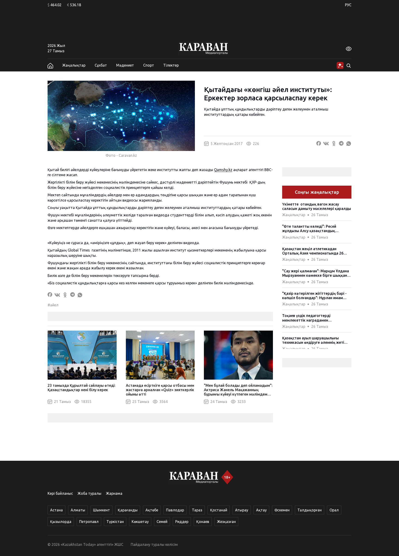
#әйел (53, 305)
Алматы (78, 510)
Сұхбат (101, 65)
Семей (162, 521)
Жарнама (114, 493)
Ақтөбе (151, 510)
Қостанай (218, 510)
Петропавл (89, 521)
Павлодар (175, 510)
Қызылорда (60, 521)
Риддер (181, 521)
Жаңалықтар (73, 65)
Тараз (197, 510)
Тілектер (171, 65)
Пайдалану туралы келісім (154, 544)
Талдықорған (309, 510)
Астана (56, 510)
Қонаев (202, 521)
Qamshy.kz (223, 170)
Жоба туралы (89, 493)
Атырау (241, 510)
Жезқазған (226, 521)
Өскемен (282, 510)
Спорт (148, 65)
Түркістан (115, 521)
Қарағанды (128, 510)
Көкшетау (140, 521)
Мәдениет (125, 65)
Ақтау (261, 510)
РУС (348, 5)
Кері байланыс (60, 493)
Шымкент (101, 510)
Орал (334, 510)
